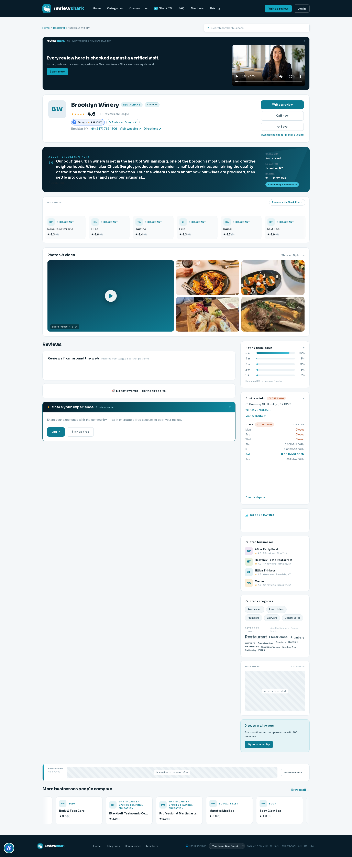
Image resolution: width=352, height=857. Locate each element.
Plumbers (254, 617)
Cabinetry (250, 651)
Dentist (293, 642)
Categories (115, 8)
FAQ (181, 8)
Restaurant (60, 27)
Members (197, 8)
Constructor (292, 617)
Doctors (281, 643)
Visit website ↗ (130, 128)
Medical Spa (290, 646)
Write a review (278, 8)
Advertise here (293, 772)
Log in (302, 8)
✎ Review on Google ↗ (123, 122)
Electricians (276, 609)
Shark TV (165, 8)
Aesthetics (251, 645)
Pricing (215, 8)
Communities (138, 8)
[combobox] (259, 28)
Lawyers (272, 617)
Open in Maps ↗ (255, 497)
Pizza (262, 650)
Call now (282, 115)
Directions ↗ (152, 128)
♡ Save (282, 126)
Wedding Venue (270, 646)
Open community (259, 744)
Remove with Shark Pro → (287, 202)
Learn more (57, 71)
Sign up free (80, 431)
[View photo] (207, 277)
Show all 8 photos (293, 255)
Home (97, 8)
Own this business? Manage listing (282, 134)
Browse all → (300, 789)
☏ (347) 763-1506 (104, 128)
